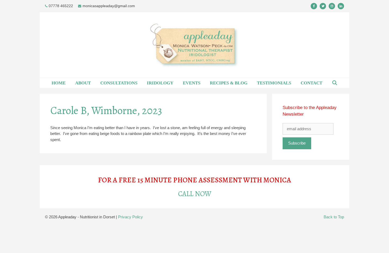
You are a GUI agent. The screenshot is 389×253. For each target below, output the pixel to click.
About (83, 82)
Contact (311, 82)
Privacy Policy (130, 217)
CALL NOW (194, 193)
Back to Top (334, 217)
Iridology (160, 82)
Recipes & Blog (228, 82)
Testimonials (274, 82)
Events (191, 82)
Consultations (118, 82)
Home (59, 82)
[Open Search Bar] (334, 83)
